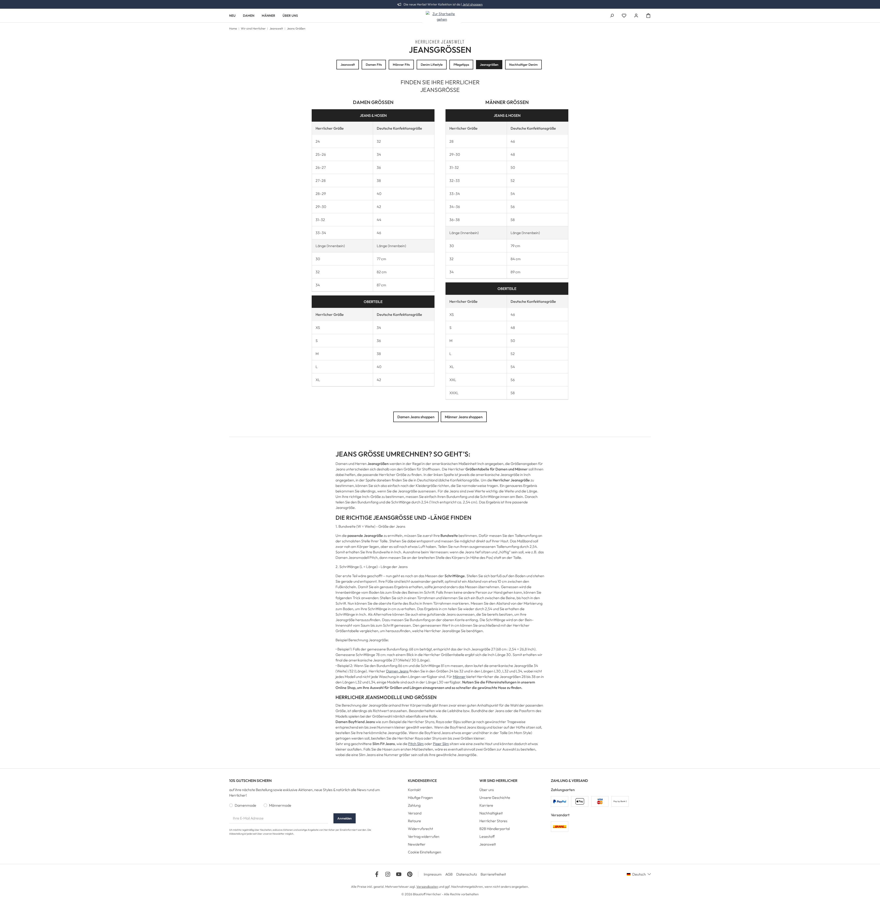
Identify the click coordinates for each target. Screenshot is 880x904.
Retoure (414, 821)
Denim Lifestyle (432, 65)
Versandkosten (427, 887)
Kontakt (414, 789)
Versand (414, 813)
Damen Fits (374, 65)
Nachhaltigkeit (491, 813)
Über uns (486, 789)
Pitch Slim (416, 743)
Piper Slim (441, 743)
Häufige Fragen (420, 797)
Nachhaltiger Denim (523, 65)
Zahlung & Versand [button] (569, 780)
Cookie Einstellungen (424, 852)
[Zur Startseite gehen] (442, 16)
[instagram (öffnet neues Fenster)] (387, 874)
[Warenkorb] (648, 15)
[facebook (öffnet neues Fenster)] (377, 874)
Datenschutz (466, 874)
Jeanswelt (348, 65)
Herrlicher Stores (493, 821)
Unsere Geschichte (494, 797)
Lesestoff (487, 836)
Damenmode (245, 805)
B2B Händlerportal (494, 828)
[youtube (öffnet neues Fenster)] (399, 874)
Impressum (433, 874)
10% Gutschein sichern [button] (250, 780)
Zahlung (414, 805)
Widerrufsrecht (420, 828)
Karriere (486, 805)
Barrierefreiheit (493, 874)
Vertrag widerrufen (423, 836)
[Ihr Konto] (636, 15)
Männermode (280, 805)
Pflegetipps (461, 65)
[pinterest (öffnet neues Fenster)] (409, 874)
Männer (459, 676)
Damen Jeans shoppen (415, 417)
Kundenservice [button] (422, 780)
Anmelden (344, 818)
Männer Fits (401, 65)
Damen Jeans (397, 671)
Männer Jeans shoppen (464, 417)
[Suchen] (612, 15)
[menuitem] (440, 791)
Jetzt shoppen (472, 4)
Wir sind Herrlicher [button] (498, 780)
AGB (449, 874)
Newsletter (417, 844)
